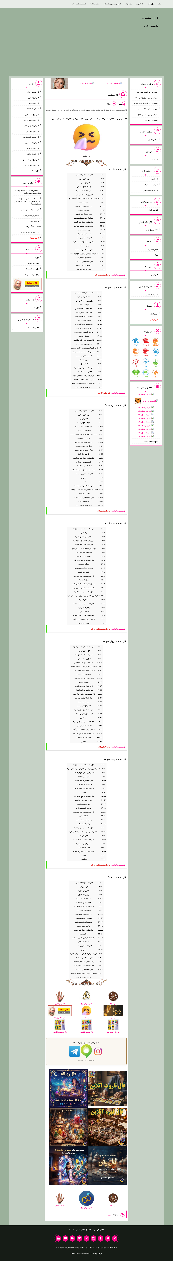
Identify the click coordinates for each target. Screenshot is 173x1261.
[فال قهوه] (107, 1128)
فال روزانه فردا (33, 327)
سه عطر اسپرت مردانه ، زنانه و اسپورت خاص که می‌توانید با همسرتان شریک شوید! (27, 201)
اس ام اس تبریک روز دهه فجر (147, 92)
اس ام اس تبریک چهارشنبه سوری (146, 103)
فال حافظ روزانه (33, 263)
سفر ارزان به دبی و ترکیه (30, 215)
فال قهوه (155, 179)
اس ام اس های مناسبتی (112, 4)
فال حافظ (151, 4)
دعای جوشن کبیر (152, 249)
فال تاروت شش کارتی (31, 137)
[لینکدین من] (58, 1238)
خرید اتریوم (35, 221)
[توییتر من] (79, 1238)
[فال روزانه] (68, 1089)
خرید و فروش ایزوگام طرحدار (28, 232)
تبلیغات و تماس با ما (79, 4)
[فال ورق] (68, 1166)
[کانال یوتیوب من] (65, 1238)
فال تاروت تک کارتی (32, 114)
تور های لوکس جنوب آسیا (30, 210)
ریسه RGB (154, 314)
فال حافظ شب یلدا (32, 269)
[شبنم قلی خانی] (59, 84)
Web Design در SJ (33, 226)
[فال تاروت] (107, 1089)
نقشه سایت (75, 1253)
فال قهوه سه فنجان (151, 184)
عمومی (110, 1214)
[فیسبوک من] (100, 1238)
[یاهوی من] (114, 1238)
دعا (156, 255)
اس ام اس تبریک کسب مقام (148, 114)
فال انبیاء (154, 159)
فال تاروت (140, 4)
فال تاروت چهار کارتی (31, 126)
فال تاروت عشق (33, 154)
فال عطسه (150, 18)
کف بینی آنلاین (153, 210)
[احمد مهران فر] (114, 84)
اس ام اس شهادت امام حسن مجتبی (145, 109)
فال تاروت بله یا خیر (32, 165)
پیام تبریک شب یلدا (32, 274)
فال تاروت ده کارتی (32, 148)
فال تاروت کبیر (33, 97)
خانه (159, 4)
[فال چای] (107, 1166)
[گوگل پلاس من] (72, 1238)
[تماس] (86, 1238)
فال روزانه (128, 4)
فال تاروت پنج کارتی (32, 131)
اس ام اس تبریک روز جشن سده (146, 97)
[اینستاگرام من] (93, 1238)
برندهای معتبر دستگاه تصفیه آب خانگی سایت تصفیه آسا (28, 191)
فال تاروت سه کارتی (31, 120)
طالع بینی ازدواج (152, 230)
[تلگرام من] (107, 1238)
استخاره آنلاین (95, 4)
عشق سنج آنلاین (152, 294)
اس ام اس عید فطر (151, 120)
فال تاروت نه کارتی (32, 142)
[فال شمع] (68, 1128)
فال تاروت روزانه (33, 92)
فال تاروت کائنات (32, 109)
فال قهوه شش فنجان (150, 190)
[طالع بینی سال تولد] (145, 416)
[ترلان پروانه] (87, 84)
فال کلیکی (154, 274)
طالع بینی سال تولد (151, 441)
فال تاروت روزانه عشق (31, 159)
